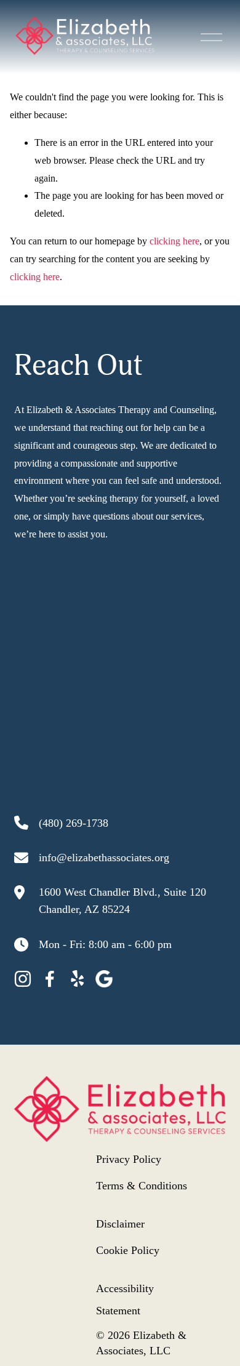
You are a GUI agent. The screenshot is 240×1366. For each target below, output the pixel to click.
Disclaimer (120, 1224)
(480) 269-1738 (73, 823)
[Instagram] (22, 978)
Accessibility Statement (125, 1299)
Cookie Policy (127, 1250)
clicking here (174, 241)
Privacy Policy (128, 1159)
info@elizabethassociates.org (104, 857)
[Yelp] (77, 978)
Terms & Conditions (141, 1185)
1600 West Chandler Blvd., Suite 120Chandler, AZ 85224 (122, 900)
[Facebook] (49, 978)
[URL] (104, 978)
